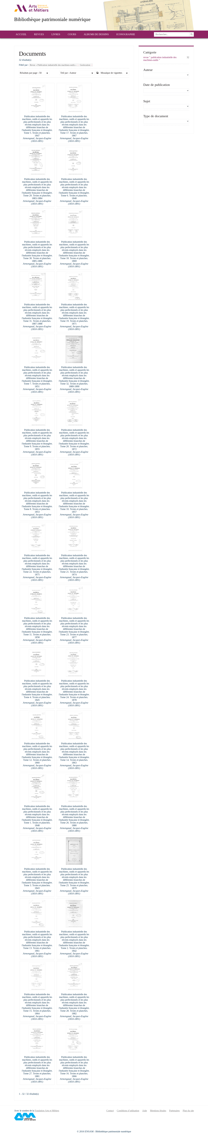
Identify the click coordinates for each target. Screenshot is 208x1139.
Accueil (21, 34)
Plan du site (188, 1110)
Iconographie (125, 34)
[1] (191, 34)
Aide (144, 1110)
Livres (55, 34)
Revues (39, 34)
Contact (110, 1110)
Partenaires (174, 1110)
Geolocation (85, 65)
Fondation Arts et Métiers (47, 1110)
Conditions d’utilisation (128, 1110)
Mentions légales (158, 1110)
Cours (72, 34)
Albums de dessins (96, 34)
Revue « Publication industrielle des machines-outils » (53, 65)
